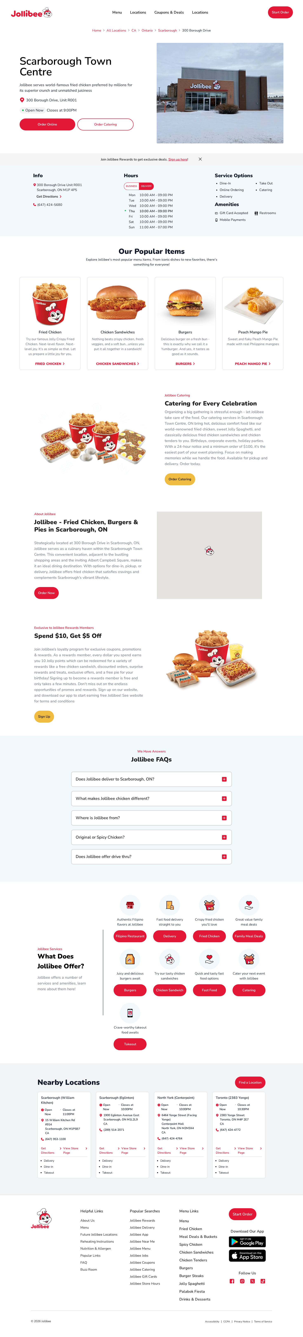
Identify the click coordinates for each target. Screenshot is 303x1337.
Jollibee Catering (142, 1269)
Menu (117, 12)
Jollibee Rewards (142, 1220)
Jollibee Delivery (142, 1227)
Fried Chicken (48, 364)
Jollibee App (139, 1234)
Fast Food (209, 990)
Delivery (146, 186)
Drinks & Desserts (194, 1299)
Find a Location (250, 1082)
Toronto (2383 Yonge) (232, 1098)
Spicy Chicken (190, 1244)
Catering (249, 990)
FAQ (83, 1262)
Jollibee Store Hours (145, 1283)
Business (131, 186)
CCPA (226, 1321)
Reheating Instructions (97, 1241)
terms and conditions (57, 701)
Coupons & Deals (169, 12)
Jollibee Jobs (139, 1255)
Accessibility (212, 1321)
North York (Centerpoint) (175, 1098)
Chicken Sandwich (169, 990)
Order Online (47, 124)
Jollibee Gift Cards (143, 1276)
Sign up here (177, 159)
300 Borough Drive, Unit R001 (51, 100)
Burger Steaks (191, 1275)
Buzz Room (88, 1269)
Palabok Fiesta (192, 1291)
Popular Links (90, 1255)
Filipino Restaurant (130, 936)
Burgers (183, 364)
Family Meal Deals (249, 936)
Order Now (46, 593)
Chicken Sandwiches (116, 364)
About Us (87, 1220)
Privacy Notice (242, 1321)
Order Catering (105, 124)
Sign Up (44, 716)
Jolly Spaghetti (192, 1283)
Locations (138, 12)
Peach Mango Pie (251, 364)
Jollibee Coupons (142, 1262)
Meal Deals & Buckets (198, 1236)
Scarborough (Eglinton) (116, 1098)
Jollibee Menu (140, 1248)
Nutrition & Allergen (95, 1248)
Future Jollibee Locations (98, 1234)
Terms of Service (263, 1321)
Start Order (280, 12)
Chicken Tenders (193, 1260)
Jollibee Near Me (142, 1241)
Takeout (130, 1044)
